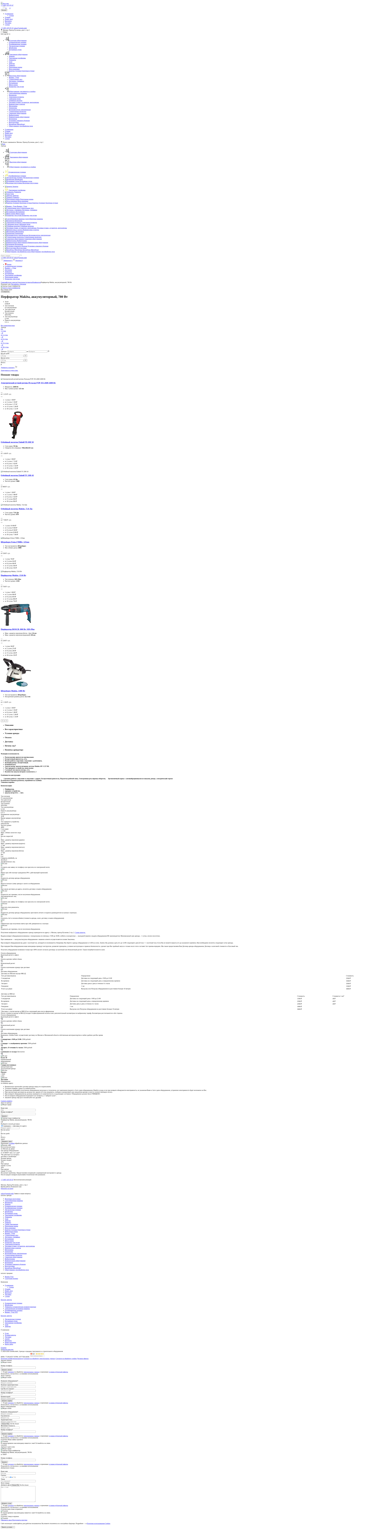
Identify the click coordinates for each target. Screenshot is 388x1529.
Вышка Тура (9, 1277)
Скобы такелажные (11, 1224)
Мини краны (13, 85)
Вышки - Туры (14, 77)
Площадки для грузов (16, 86)
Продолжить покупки (19, 1520)
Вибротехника (14, 115)
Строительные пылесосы (17, 111)
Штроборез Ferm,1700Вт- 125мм (15, 542)
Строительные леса (15, 79)
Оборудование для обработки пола (21, 126)
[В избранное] (1, 392)
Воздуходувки (14, 122)
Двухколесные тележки (17, 46)
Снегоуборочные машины (18, 93)
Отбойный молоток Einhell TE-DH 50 (17, 442)
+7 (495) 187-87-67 (7, 5)
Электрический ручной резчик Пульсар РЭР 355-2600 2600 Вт (28, 383)
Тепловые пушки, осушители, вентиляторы (24, 102)
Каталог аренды (6, 1300)
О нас (7, 1333)
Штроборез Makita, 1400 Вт (13, 691)
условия (11, 1143)
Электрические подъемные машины (17, 1308)
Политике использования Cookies (98, 1523)
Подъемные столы (15, 49)
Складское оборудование (18, 40)
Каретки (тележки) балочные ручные (21, 71)
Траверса (12, 65)
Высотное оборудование (17, 76)
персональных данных (31, 1372)
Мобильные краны (11, 1231)
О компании (9, 14)
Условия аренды (10, 1335)
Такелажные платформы (17, 58)
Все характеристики (8, 325)
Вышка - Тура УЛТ (11, 1312)
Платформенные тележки (17, 44)
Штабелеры (13, 48)
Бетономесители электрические (20, 110)
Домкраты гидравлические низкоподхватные (20, 1307)
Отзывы (7, 17)
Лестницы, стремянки (16, 81)
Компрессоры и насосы (17, 104)
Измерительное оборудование (19, 117)
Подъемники (13, 83)
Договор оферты (83, 1358)
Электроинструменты (16, 97)
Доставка (8, 23)
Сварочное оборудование (17, 113)
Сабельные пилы (15, 99)
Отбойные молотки (15, 100)
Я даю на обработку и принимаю (35, 1372)
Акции (9, 264)
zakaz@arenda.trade (20, 28)
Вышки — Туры (10, 268)
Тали (10, 62)
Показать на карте (7, 1188)
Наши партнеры (10, 1342)
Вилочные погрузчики (13, 1199)
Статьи (11, 15)
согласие (11, 1372)
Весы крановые (14, 69)
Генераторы (13, 108)
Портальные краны (15, 67)
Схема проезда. (80, 932)
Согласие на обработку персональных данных (39, 1358)
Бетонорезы (13, 119)
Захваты (12, 56)
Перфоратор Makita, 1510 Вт (13, 575)
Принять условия (7, 1527)
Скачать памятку (6, 1101)
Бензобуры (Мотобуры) (17, 124)
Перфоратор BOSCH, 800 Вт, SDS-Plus (18, 629)
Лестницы (8, 270)
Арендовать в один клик (9, 370)
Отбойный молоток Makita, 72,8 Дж (16, 509)
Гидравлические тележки (17, 42)
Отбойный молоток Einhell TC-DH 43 (17, 475)
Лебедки (12, 63)
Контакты (8, 21)
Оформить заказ (6, 1520)
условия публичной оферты (58, 1372)
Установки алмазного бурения (19, 120)
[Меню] (1, 2)
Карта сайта (9, 1344)
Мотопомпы (13, 106)
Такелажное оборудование (18, 54)
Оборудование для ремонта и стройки (22, 91)
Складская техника (11, 1278)
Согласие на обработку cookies (66, 1358)
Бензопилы (13, 95)
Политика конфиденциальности (12, 1358)
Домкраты (12, 60)
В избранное (5, 291)
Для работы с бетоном (18, 284)
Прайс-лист (9, 19)
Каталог (4, 10)
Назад (5, 32)
